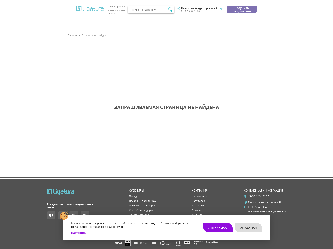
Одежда (133, 196)
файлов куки (115, 226)
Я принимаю (217, 227)
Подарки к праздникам (142, 200)
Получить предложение (242, 9)
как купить (198, 205)
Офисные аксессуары (142, 205)
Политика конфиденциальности (267, 211)
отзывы (196, 210)
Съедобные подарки (141, 210)
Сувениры (136, 190)
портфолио (198, 200)
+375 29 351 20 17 (258, 196)
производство (200, 196)
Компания (200, 190)
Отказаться (248, 227)
